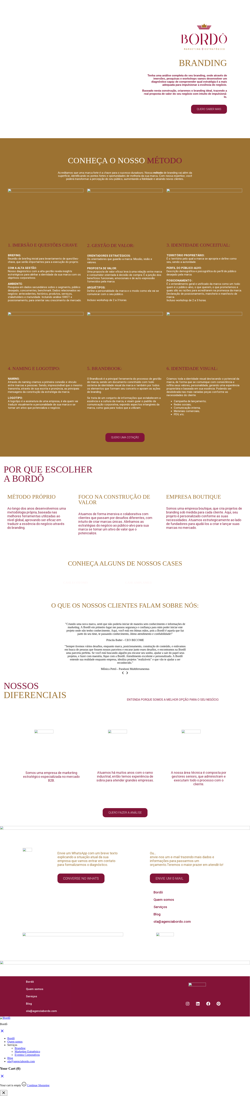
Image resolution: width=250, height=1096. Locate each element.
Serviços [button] (12, 1044)
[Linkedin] (198, 1003)
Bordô (158, 892)
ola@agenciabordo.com (172, 921)
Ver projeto (69, 589)
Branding (20, 1048)
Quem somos (164, 899)
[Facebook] (208, 1003)
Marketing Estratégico (27, 1051)
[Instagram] (187, 1003)
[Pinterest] (218, 1003)
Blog (157, 914)
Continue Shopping (38, 1085)
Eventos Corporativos (27, 1054)
